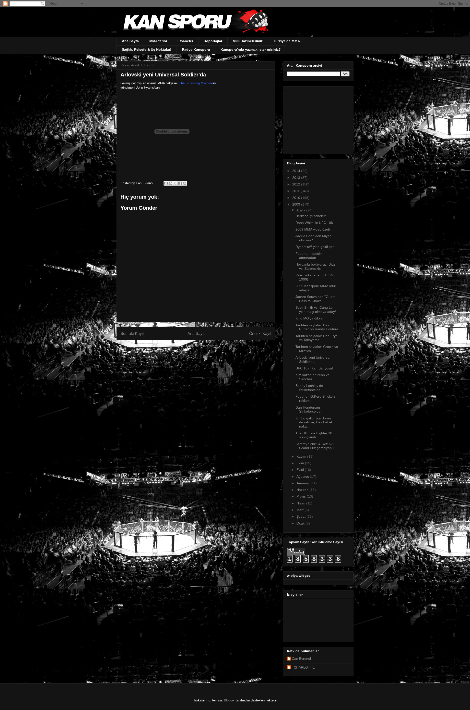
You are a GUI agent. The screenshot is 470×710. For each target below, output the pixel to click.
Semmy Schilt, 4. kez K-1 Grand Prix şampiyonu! (315, 446)
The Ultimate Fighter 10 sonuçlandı (313, 435)
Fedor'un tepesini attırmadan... (308, 256)
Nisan (301, 503)
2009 (296, 204)
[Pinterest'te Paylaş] (184, 183)
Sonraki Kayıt (132, 333)
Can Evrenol (301, 659)
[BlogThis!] (170, 183)
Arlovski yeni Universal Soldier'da (312, 359)
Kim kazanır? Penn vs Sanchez (312, 377)
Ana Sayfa (130, 41)
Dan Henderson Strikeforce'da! (308, 409)
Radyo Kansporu (196, 49)
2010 (296, 198)
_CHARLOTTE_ (304, 667)
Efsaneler (185, 41)
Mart (300, 510)
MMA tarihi (158, 41)
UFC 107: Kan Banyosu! (314, 368)
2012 (296, 184)
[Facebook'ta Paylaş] (179, 183)
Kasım (301, 456)
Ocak (301, 523)
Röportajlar (213, 41)
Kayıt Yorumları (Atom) (202, 346)
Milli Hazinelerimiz (248, 41)
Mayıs (301, 496)
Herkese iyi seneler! (310, 216)
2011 (296, 191)
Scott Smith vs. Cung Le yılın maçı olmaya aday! (315, 310)
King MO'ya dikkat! (309, 318)
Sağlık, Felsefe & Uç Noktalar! (146, 49)
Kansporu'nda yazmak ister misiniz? (251, 49)
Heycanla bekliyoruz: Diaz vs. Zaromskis (315, 266)
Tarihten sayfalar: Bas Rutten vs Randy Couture (316, 327)
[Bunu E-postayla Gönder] (166, 183)
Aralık (301, 210)
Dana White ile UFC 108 (314, 223)
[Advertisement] (317, 118)
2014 (296, 171)
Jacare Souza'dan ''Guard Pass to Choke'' (315, 299)
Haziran (302, 490)
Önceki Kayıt (260, 333)
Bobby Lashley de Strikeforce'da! (309, 388)
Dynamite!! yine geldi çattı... (316, 247)
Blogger (229, 700)
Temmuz (303, 483)
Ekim (300, 463)
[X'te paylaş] (175, 183)
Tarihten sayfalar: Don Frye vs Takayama (316, 338)
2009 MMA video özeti (312, 229)
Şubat (301, 516)
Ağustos (303, 476)
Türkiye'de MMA (286, 41)
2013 (296, 178)
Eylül (300, 470)
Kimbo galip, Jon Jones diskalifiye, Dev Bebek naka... (314, 422)
